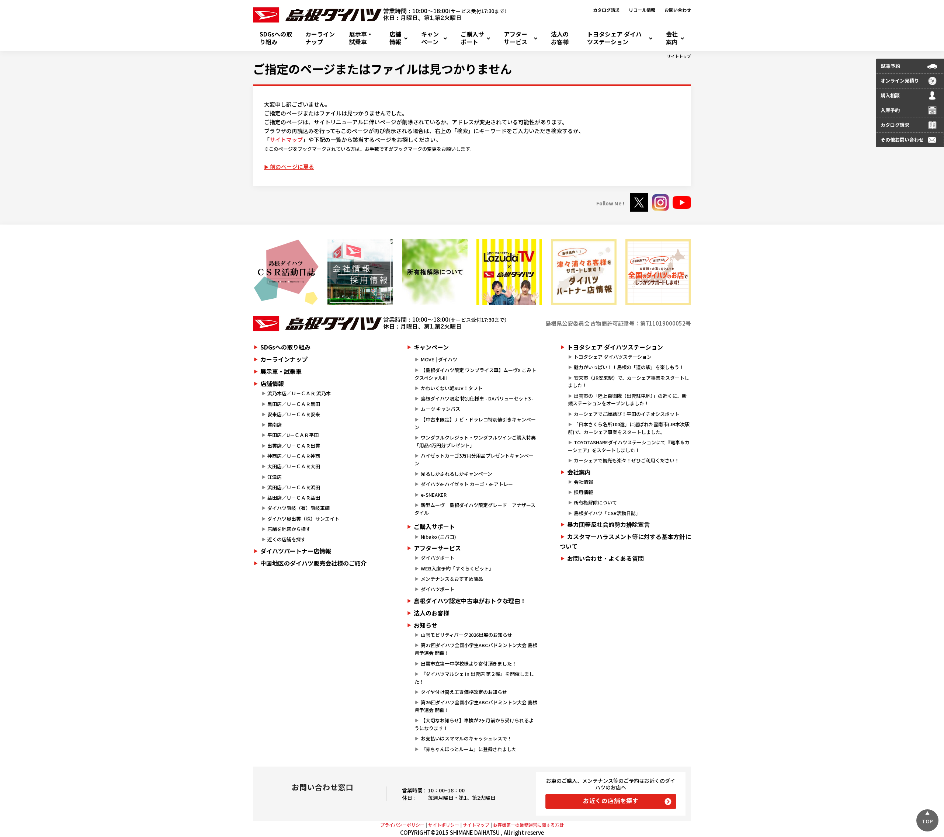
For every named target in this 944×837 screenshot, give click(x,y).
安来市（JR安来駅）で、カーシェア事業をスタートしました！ (628, 381)
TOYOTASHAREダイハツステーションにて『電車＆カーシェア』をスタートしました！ (629, 446)
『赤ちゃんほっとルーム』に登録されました (469, 749)
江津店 (274, 476)
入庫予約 (890, 110)
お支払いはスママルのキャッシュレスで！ (466, 738)
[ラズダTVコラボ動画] (509, 272)
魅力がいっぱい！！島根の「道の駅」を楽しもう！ (629, 367)
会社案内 (672, 38)
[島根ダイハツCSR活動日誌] (286, 272)
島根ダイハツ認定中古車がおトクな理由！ (470, 600)
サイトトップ (679, 56)
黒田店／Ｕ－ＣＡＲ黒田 (293, 403)
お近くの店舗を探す (611, 800)
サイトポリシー (443, 825)
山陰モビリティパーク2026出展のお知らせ (466, 634)
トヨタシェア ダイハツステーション (614, 38)
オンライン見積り (900, 80)
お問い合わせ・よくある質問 (605, 558)
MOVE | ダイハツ (439, 359)
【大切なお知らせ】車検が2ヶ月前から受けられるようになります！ (473, 724)
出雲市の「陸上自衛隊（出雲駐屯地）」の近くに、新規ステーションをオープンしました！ (627, 399)
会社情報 (583, 481)
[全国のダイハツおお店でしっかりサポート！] (584, 272)
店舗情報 (395, 38)
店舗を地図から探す (288, 528)
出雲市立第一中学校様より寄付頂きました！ (469, 663)
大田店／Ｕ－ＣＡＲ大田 (293, 466)
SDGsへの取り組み (276, 38)
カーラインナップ (320, 38)
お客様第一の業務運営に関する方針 (528, 825)
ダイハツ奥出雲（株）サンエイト (303, 518)
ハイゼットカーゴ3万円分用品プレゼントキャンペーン (473, 459)
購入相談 (890, 95)
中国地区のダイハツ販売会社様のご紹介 (313, 563)
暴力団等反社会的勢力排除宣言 (608, 524)
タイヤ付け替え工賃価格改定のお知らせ (464, 691)
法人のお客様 (560, 38)
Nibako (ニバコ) (438, 536)
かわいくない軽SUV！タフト (452, 388)
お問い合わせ (677, 10)
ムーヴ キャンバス (440, 408)
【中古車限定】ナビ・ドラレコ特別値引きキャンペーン (474, 423)
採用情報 (583, 492)
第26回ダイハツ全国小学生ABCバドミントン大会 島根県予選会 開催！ (475, 706)
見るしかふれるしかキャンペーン (456, 473)
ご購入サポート (472, 38)
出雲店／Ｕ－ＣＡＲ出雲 (293, 445)
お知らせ (425, 625)
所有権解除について (595, 502)
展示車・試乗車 (361, 38)
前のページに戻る (292, 166)
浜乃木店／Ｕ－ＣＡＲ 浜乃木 (299, 393)
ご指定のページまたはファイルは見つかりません (382, 68)
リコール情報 (642, 10)
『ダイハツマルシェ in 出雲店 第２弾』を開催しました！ (474, 677)
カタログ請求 (606, 10)
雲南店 (274, 424)
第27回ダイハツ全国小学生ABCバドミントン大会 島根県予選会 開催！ (475, 649)
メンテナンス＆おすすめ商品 (452, 578)
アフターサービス (515, 38)
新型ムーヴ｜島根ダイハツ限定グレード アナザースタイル (474, 508)
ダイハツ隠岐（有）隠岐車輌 (298, 507)
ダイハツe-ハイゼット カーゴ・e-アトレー (467, 483)
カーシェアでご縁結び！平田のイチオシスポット (626, 413)
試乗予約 (890, 65)
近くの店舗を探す (286, 539)
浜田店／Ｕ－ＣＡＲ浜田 (293, 487)
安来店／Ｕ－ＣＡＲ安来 (293, 414)
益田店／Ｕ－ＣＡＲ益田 (293, 497)
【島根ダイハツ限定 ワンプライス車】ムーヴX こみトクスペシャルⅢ (475, 374)
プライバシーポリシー (402, 825)
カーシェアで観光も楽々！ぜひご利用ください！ (626, 460)
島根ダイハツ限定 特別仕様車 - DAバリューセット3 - (477, 398)
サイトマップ (286, 139)
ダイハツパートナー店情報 (295, 550)
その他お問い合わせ (902, 139)
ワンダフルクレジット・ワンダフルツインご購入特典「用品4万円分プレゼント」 (474, 441)
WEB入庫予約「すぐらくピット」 (457, 568)
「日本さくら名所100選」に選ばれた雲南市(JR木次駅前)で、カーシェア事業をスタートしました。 (629, 428)
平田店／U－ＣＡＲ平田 (293, 434)
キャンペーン (430, 38)
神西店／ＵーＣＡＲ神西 (293, 455)
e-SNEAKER (434, 494)
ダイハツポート (437, 557)
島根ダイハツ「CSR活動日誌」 (607, 513)
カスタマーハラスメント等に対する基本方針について (625, 541)
